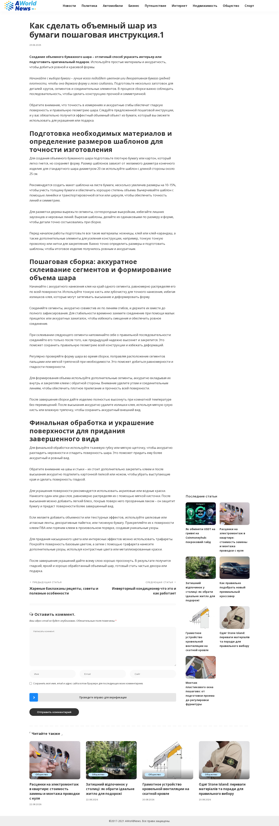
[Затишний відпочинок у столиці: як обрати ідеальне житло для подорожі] (201, 567)
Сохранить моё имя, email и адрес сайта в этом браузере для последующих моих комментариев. (88, 683)
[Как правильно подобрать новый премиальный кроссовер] (235, 567)
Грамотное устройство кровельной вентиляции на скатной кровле (197, 641)
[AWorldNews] (21, 5)
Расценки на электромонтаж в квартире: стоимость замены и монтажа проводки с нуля (54, 791)
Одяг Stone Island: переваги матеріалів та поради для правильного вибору (222, 789)
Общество (41, 774)
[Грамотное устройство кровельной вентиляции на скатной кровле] (201, 617)
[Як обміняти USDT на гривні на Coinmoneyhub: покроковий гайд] (201, 513)
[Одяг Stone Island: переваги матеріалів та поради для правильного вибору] (235, 617)
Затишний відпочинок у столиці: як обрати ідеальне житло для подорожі (200, 591)
